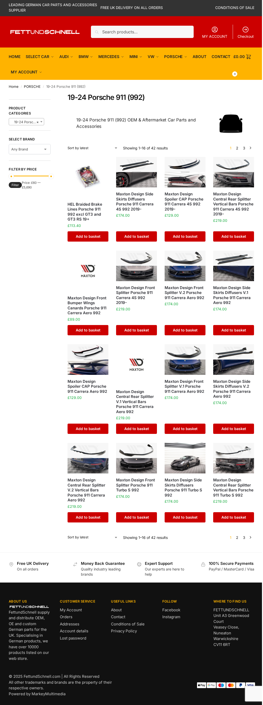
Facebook (171, 609)
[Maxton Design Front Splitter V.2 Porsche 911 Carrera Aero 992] (185, 266)
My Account (71, 609)
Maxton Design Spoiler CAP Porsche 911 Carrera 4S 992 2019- (184, 202)
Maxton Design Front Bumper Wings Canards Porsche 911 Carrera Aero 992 (87, 306)
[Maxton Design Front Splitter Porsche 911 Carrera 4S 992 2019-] (136, 266)
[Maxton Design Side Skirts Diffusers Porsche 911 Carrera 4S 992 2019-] (136, 172)
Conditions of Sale (128, 624)
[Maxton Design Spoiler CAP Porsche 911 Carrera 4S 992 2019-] (185, 172)
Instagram (171, 616)
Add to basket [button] (88, 236)
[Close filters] (52, 96)
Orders (66, 616)
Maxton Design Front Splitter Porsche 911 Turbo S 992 (135, 485)
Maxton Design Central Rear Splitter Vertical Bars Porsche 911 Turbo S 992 (233, 488)
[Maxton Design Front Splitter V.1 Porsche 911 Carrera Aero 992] (185, 359)
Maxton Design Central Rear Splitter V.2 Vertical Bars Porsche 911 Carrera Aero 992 (86, 490)
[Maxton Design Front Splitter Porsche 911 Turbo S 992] (136, 458)
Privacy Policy (124, 630)
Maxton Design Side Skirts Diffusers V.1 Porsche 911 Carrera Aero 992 (232, 295)
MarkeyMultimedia (48, 693)
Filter (15, 185)
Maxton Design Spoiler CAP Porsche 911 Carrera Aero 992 (87, 386)
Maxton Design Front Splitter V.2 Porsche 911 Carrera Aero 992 (184, 292)
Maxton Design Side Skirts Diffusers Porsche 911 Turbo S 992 (183, 488)
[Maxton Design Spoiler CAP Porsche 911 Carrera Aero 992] (88, 359)
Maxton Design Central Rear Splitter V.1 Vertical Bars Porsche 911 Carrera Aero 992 (135, 401)
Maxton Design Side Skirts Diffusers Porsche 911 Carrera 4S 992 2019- (135, 202)
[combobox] (26, 121)
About (116, 609)
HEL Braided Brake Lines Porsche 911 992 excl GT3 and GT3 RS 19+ (85, 212)
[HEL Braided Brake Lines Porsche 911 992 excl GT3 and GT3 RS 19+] (88, 177)
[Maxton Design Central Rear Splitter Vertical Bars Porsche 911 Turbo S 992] (233, 458)
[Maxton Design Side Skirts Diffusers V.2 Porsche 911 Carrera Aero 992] (233, 359)
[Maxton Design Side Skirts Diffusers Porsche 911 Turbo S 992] (185, 458)
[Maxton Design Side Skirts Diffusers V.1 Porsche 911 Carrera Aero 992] (233, 266)
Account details (74, 630)
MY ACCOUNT (214, 36)
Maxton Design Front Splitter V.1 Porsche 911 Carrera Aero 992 (184, 386)
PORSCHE (32, 86)
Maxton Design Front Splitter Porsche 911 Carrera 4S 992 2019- (135, 295)
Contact (118, 616)
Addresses (69, 624)
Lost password (73, 638)
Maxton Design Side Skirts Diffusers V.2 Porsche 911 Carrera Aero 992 (232, 389)
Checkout (246, 36)
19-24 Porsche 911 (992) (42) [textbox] (27, 122)
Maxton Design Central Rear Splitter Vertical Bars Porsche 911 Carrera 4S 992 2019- (233, 204)
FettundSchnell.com (42, 676)
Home (13, 86)
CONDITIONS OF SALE (234, 7)
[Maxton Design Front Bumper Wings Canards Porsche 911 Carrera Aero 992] (88, 271)
